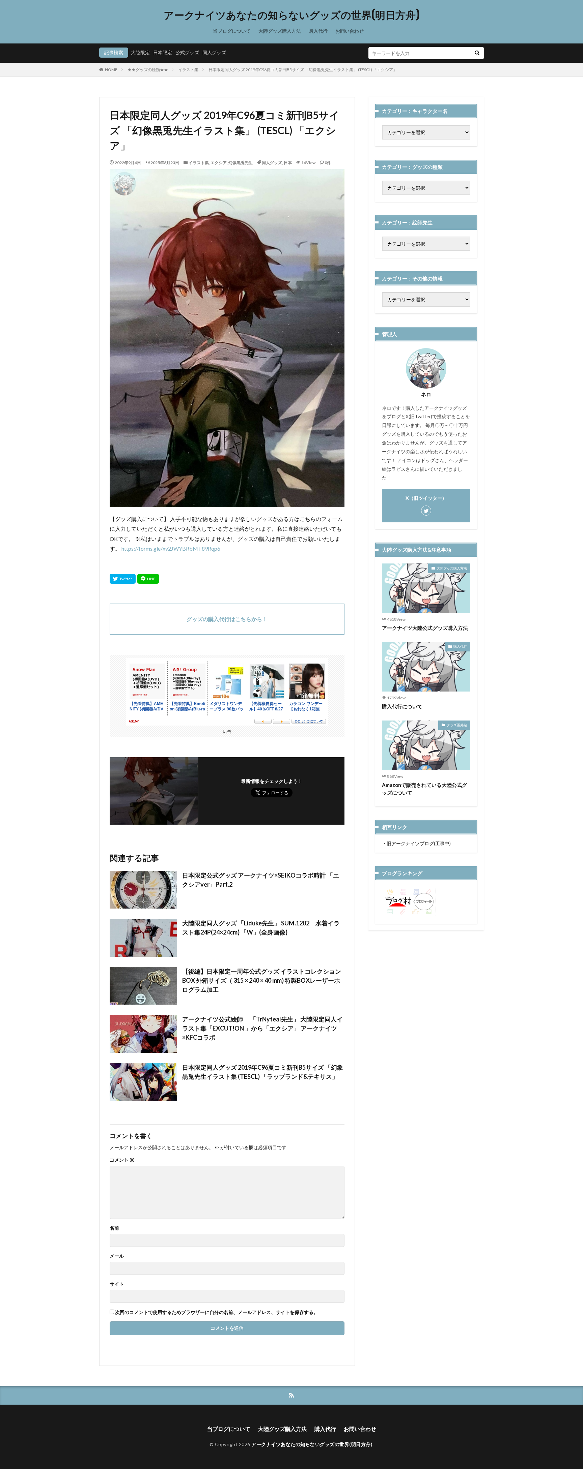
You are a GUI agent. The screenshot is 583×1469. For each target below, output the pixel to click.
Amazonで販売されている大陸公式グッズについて (424, 789)
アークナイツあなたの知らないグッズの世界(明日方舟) (292, 15)
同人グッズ (214, 52)
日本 (288, 162)
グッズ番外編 (457, 725)
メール (117, 1256)
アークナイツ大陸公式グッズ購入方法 (425, 628)
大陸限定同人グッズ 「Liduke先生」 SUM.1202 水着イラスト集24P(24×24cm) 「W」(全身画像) (261, 927)
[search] (477, 53)
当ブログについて (232, 31)
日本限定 (162, 52)
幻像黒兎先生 (240, 162)
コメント (122, 1160)
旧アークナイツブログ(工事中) (419, 843)
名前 (114, 1228)
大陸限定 (140, 52)
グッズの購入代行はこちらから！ (227, 619)
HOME (111, 69)
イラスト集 (188, 69)
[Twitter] (123, 579)
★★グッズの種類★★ (148, 69)
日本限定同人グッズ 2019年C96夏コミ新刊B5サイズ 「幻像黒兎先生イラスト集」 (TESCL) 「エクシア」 (303, 69)
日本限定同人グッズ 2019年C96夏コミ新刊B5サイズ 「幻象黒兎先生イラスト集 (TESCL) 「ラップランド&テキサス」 (262, 1072)
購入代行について (402, 706)
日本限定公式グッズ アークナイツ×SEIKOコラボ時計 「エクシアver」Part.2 (260, 879)
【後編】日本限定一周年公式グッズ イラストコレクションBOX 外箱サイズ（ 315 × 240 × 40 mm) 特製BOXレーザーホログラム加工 (261, 980)
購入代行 (318, 31)
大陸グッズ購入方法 (279, 31)
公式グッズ (187, 52)
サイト (117, 1284)
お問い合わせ (349, 31)
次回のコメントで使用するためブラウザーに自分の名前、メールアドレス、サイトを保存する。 (216, 1312)
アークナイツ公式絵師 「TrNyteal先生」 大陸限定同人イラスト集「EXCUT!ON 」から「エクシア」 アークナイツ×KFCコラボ (262, 1028)
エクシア (219, 162)
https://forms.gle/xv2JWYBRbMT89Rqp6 (170, 548)
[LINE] (148, 579)
